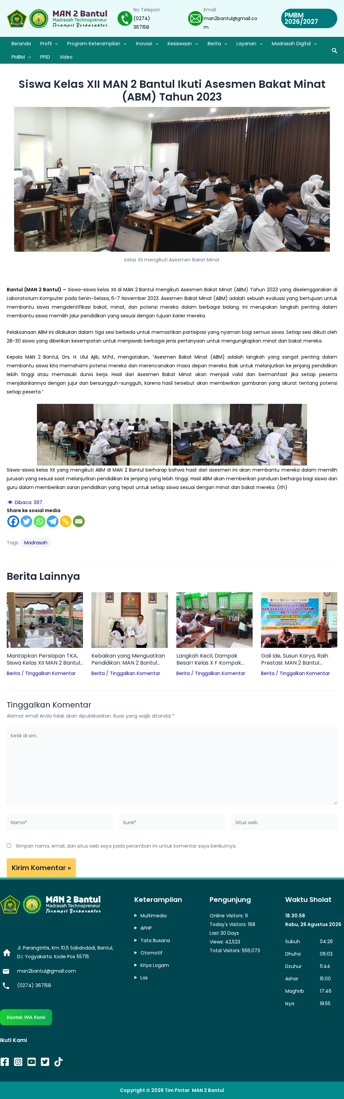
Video (66, 57)
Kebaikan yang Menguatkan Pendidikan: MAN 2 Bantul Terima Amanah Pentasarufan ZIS (128, 660)
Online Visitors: (227, 915)
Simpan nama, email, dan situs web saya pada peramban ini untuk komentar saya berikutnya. (126, 846)
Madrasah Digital (291, 43)
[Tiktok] (58, 1061)
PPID (45, 57)
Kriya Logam (154, 965)
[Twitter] (26, 521)
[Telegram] (52, 521)
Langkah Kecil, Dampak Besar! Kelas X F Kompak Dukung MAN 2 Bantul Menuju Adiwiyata (214, 660)
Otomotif (151, 953)
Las (144, 977)
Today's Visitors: (229, 924)
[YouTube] (31, 1061)
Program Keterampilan (93, 43)
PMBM (18, 57)
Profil (46, 43)
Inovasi (144, 43)
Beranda (21, 43)
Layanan (246, 43)
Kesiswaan (180, 43)
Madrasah (35, 542)
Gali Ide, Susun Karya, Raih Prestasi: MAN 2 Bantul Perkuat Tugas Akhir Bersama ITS (294, 660)
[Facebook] (13, 521)
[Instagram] (18, 1061)
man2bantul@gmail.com (46, 971)
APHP (146, 928)
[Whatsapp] (39, 521)
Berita (214, 43)
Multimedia (153, 915)
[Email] (79, 521)
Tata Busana (155, 940)
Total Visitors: (226, 950)
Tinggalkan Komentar (50, 673)
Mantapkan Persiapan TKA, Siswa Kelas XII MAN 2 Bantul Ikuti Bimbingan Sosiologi (43, 660)
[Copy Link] (66, 521)
